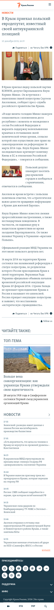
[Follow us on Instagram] (25, 568)
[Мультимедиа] (8, 606)
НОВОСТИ (12, 415)
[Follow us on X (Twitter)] (11, 568)
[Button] (19, 48)
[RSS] (5, 575)
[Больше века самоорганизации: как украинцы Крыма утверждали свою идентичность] (27, 359)
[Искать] (45, 606)
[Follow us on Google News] (32, 568)
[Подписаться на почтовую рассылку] (18, 575)
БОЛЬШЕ (46, 550)
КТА (21, 606)
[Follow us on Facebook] (5, 568)
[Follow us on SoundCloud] (46, 568)
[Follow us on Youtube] (18, 568)
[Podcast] (11, 575)
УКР (33, 606)
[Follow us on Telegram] (39, 568)
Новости (7, 13)
